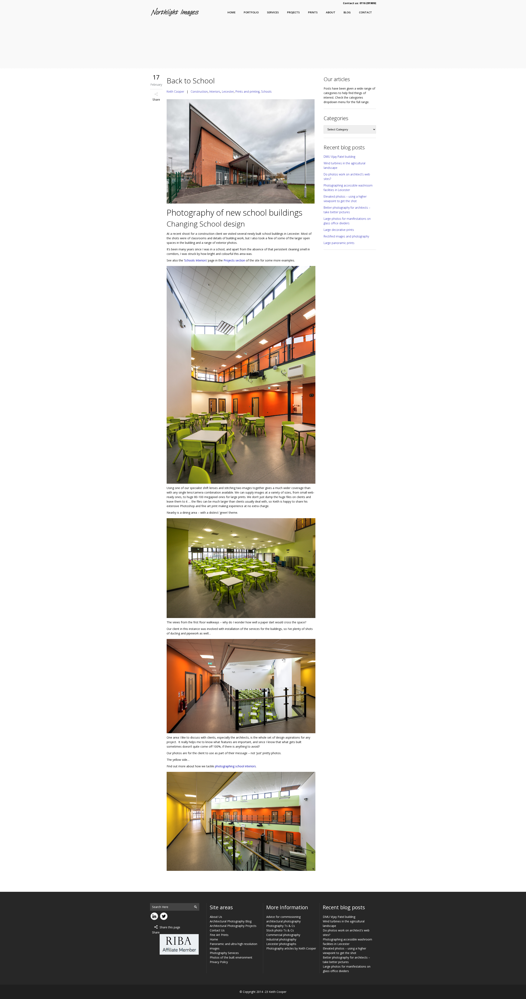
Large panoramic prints (339, 243)
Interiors (214, 91)
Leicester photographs (281, 944)
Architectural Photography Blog (230, 921)
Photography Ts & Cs (280, 926)
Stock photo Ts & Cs (280, 930)
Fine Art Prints (219, 935)
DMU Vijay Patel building (339, 157)
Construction (199, 91)
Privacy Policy (219, 962)
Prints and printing (247, 91)
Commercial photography (283, 935)
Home (214, 939)
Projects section (234, 260)
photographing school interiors (235, 766)
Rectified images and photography (346, 236)
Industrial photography (281, 939)
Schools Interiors (195, 260)
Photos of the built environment (231, 957)
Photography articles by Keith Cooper (291, 948)
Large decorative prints (339, 230)
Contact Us (217, 930)
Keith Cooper (175, 91)
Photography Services (224, 953)
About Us (216, 917)
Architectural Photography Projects (233, 926)
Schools (266, 91)
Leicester (228, 91)
